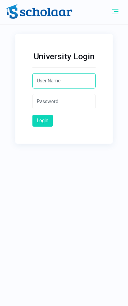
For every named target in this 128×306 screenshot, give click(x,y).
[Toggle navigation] (115, 11)
